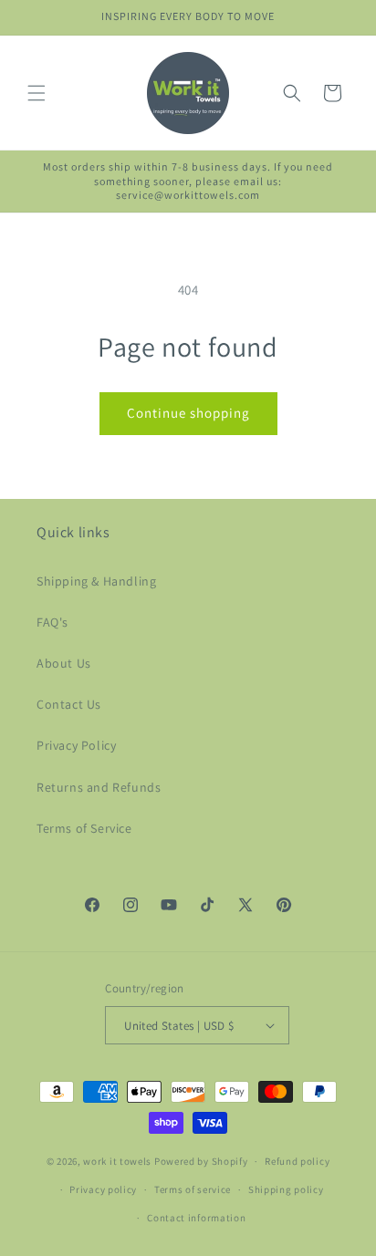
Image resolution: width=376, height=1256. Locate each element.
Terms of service (192, 1189)
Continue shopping (188, 412)
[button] (36, 93)
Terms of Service (84, 828)
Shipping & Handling (96, 581)
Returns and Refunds (99, 787)
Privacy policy (103, 1189)
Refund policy (297, 1161)
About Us (64, 663)
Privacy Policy (76, 745)
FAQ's (52, 622)
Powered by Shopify (201, 1161)
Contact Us (69, 704)
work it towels (117, 1161)
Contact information (196, 1217)
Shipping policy (286, 1189)
